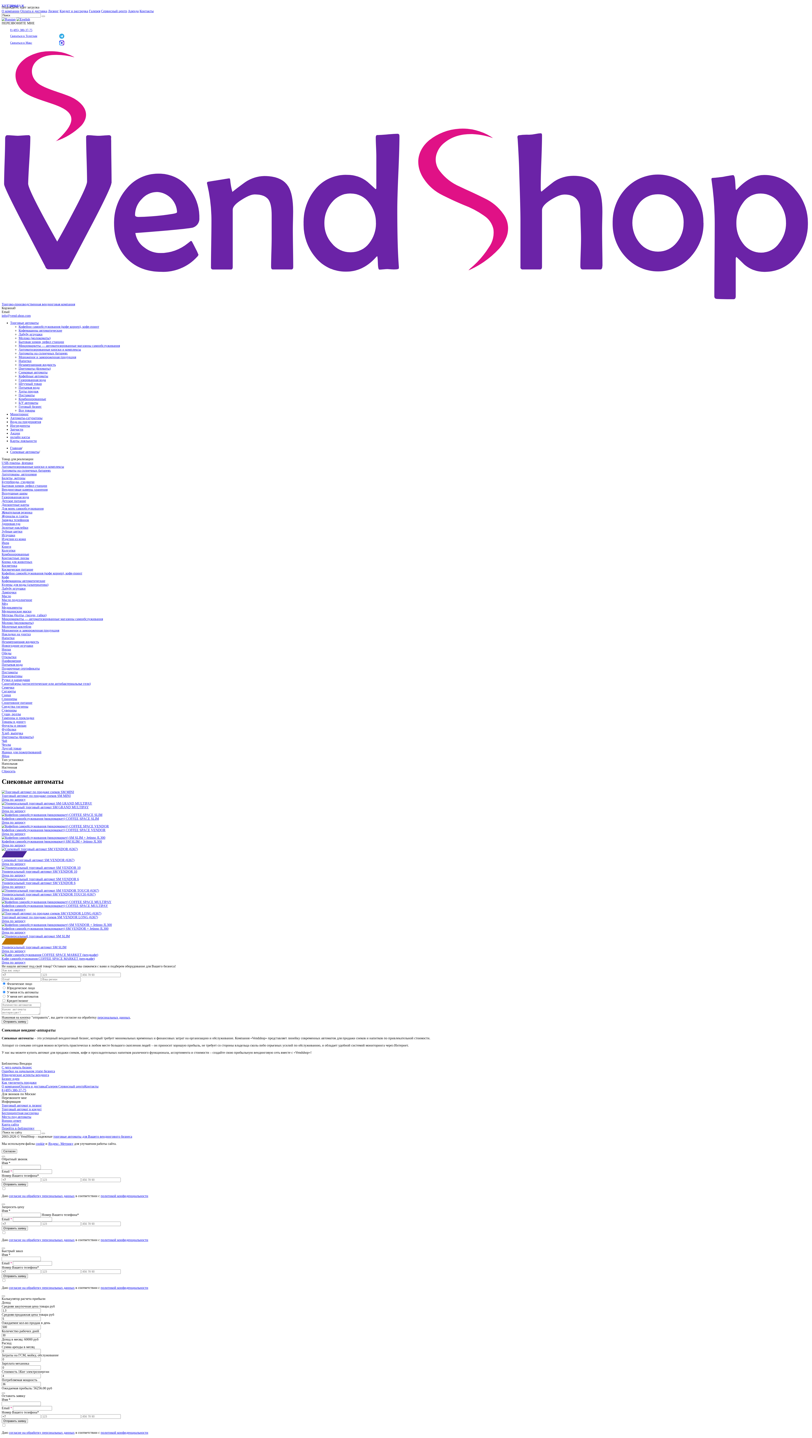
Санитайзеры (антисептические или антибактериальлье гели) (46, 683)
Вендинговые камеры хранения (25, 489)
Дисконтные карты (15, 505)
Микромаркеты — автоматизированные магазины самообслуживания (69, 345)
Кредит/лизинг (17, 1001)
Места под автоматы (16, 1117)
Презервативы (12, 676)
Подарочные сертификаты (21, 668)
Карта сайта (10, 1124)
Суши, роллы (11, 714)
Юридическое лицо (21, 988)
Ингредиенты (20, 425)
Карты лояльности (23, 441)
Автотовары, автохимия (19, 474)
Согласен (9, 1151)
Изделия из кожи (14, 539)
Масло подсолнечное (17, 600)
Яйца (5, 756)
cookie (40, 1143)
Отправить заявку (14, 1021)
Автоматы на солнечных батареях (43, 353)
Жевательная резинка (17, 512)
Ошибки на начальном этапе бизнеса (28, 1071)
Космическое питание (17, 569)
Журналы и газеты (15, 516)
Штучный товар (30, 384)
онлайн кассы (20, 437)
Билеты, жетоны (13, 478)
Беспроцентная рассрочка (20, 1113)
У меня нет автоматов (22, 996)
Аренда (133, 11)
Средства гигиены (15, 706)
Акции (15, 433)
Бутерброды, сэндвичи (18, 482)
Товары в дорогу (14, 722)
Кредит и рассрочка (74, 11)
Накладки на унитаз (16, 634)
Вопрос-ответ (11, 1120)
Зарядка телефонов (15, 520)
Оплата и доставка (33, 11)
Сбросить (8, 771)
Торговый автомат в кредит (22, 1109)
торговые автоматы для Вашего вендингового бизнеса (92, 1136)
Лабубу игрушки (31, 334)
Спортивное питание (17, 703)
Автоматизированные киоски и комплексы (50, 349)
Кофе (5, 577)
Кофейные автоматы (33, 376)
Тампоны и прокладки (18, 718)
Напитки (25, 361)
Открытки (9, 657)
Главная (16, 448)
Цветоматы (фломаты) (35, 368)
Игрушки (8, 535)
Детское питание (14, 501)
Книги (6, 546)
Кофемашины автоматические (40, 330)
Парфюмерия (11, 661)
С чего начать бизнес (17, 1067)
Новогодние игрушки (17, 645)
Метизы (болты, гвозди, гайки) (24, 615)
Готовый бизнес (30, 406)
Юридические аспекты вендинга (25, 1075)
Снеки (6, 695)
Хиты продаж (28, 391)
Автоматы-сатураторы (26, 418)
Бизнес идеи (10, 1079)
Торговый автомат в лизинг (22, 1105)
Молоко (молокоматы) (35, 338)
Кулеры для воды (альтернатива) (25, 584)
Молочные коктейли (16, 626)
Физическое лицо (19, 984)
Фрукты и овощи (14, 725)
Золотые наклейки (15, 527)
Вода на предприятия (25, 422)
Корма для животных (17, 562)
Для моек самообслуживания (23, 508)
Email (7, 1171)
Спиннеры (9, 699)
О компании (10, 11)
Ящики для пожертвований (21, 752)
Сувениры (9, 710)
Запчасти (16, 429)
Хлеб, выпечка (12, 733)
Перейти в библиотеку (18, 1128)
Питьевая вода (29, 387)
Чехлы (6, 744)
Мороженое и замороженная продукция (47, 357)
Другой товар (11, 748)
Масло (6, 596)
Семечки (8, 687)
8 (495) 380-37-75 (21, 30)
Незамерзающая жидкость (37, 365)
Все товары (27, 410)
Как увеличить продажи (19, 1082)
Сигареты (9, 691)
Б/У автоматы (28, 403)
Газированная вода (32, 380)
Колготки (8, 550)
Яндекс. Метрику (60, 1143)
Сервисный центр (114, 11)
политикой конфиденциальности (124, 1196)
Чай (4, 741)
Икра (5, 543)
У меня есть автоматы (22, 992)
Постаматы (27, 395)
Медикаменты (12, 607)
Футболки (9, 729)
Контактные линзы (15, 558)
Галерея (94, 11)
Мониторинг (19, 414)
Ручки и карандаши (16, 680)
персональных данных (113, 1017)
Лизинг (53, 11)
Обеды (6, 653)
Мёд (5, 604)
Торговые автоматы (24, 323)
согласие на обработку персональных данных (42, 1196)
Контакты (147, 11)
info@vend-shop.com (16, 315)
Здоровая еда (11, 524)
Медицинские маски (17, 611)
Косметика (9, 565)
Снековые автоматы (33, 372)
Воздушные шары (14, 493)
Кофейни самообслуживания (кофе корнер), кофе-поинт (59, 326)
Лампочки (9, 592)
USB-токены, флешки (17, 463)
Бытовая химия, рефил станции (41, 342)
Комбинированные (32, 399)
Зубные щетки (12, 531)
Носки (6, 649)
